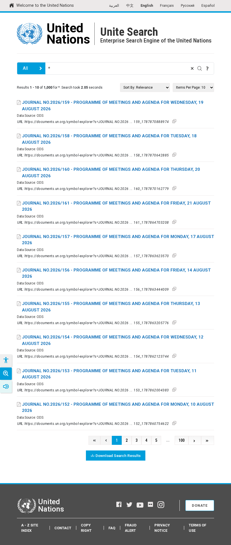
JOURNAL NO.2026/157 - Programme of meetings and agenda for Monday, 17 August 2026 (118, 240)
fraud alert (131, 528)
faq (111, 528)
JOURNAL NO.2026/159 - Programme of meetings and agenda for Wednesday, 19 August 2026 (112, 105)
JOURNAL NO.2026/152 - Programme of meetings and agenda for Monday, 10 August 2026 (118, 407)
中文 (130, 5)
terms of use (197, 528)
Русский (187, 5)
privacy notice (162, 528)
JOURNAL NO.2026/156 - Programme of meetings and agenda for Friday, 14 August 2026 (116, 273)
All (25, 68)
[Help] (207, 68)
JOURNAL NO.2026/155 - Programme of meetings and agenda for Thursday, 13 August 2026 (111, 307)
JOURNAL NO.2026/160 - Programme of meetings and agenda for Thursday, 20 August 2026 (111, 172)
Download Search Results (118, 455)
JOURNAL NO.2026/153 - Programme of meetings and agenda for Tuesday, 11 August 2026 (109, 374)
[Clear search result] (192, 68)
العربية (114, 5)
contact (62, 528)
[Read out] (6, 386)
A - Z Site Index (29, 528)
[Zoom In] (6, 373)
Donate (200, 505)
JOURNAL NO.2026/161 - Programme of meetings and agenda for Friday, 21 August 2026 (116, 206)
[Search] (199, 68)
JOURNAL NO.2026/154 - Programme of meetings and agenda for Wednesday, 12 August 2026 (112, 340)
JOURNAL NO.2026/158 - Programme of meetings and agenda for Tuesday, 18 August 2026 (109, 139)
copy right (86, 528)
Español (208, 5)
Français (167, 5)
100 (182, 440)
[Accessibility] (5, 360)
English (147, 5)
